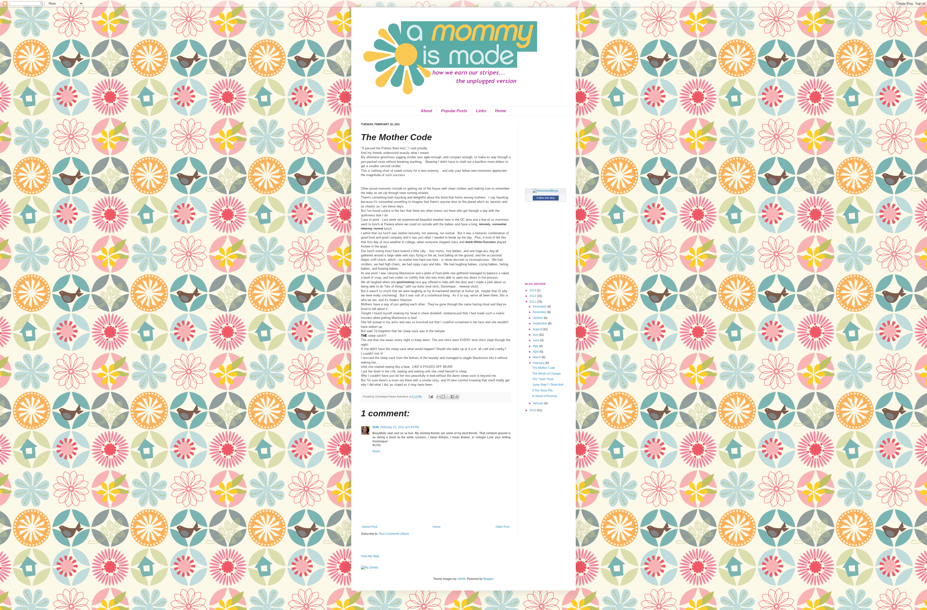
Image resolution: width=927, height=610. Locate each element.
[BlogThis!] (443, 396)
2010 (533, 410)
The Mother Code (543, 368)
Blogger (488, 579)
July (536, 334)
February (539, 363)
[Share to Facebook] (452, 396)
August (538, 329)
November (540, 312)
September (540, 323)
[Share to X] (447, 396)
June (536, 340)
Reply (376, 451)
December (540, 306)
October (538, 318)
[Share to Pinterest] (457, 396)
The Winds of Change (546, 373)
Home (500, 111)
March (537, 357)
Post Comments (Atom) (394, 533)
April (536, 351)
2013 (533, 290)
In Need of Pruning (544, 396)
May (536, 346)
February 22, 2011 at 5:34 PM (399, 427)
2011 (533, 301)
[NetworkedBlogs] (545, 190)
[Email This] (438, 396)
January (538, 403)
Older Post (502, 526)
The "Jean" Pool (542, 379)
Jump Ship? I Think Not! (547, 384)
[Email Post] (431, 396)
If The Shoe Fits (542, 390)
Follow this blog (546, 197)
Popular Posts (454, 111)
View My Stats (370, 556)
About (426, 111)
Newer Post (369, 526)
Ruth (375, 427)
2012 (533, 296)
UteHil (461, 579)
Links (481, 111)
